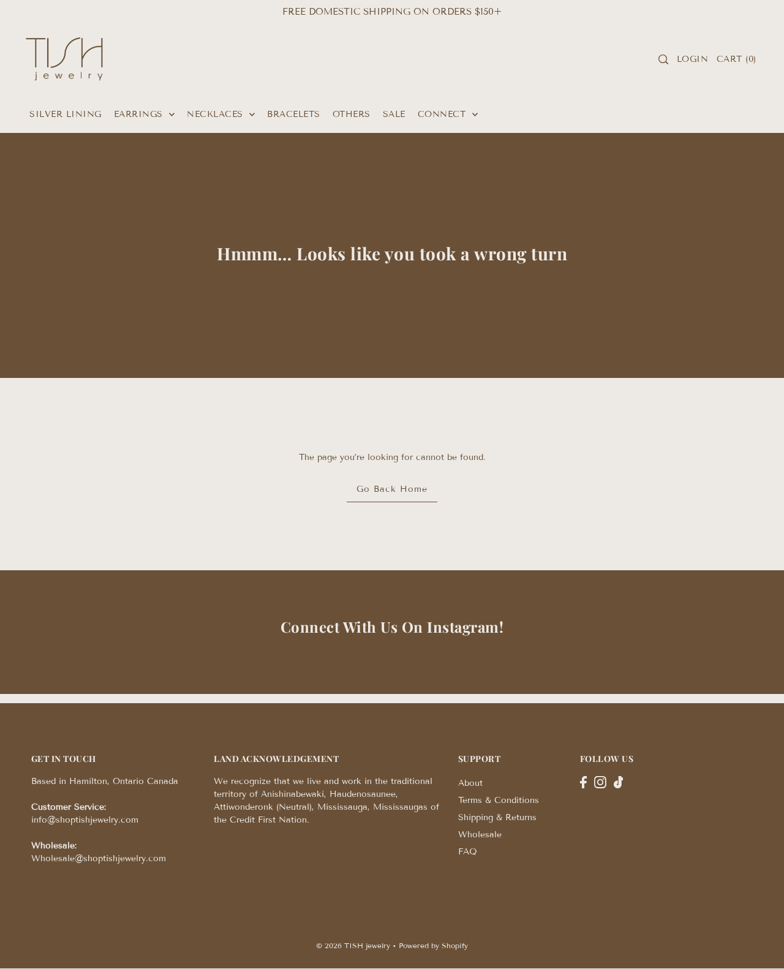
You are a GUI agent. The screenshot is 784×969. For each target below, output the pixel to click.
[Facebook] (583, 781)
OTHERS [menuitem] (352, 114)
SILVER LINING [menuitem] (65, 114)
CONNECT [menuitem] (443, 114)
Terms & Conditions (498, 800)
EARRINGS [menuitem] (140, 114)
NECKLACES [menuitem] (216, 114)
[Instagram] (600, 781)
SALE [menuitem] (394, 114)
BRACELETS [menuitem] (293, 114)
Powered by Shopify (433, 945)
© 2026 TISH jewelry (353, 945)
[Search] (664, 59)
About (470, 783)
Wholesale (480, 834)
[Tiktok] (619, 781)
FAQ (467, 851)
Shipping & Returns (497, 817)
